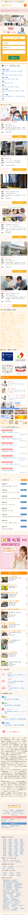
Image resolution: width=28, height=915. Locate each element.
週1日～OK (13, 339)
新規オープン (10, 334)
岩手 (10, 71)
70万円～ (19, 874)
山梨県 (15, 845)
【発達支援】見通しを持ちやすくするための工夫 (13, 458)
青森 (7, 71)
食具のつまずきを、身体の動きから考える (12, 439)
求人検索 (3, 821)
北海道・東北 (5, 69)
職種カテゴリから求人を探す (9, 858)
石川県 (4, 845)
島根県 (22, 849)
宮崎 (17, 96)
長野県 (21, 845)
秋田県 (4, 841)
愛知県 (15, 847)
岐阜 (6, 83)
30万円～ (12, 872)
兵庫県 (21, 848)
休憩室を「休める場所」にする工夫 (10, 432)
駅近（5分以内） (18, 344)
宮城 (12, 71)
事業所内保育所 (4, 322)
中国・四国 (5, 89)
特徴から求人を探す (7, 877)
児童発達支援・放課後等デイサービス (9, 327)
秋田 (15, 71)
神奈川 (6, 75)
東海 (3, 81)
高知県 (15, 852)
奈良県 (4, 849)
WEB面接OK (21, 346)
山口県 (15, 851)
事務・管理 (5, 860)
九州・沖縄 (5, 94)
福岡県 (21, 852)
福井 (17, 79)
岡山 (6, 91)
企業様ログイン (23, 2)
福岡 (3, 96)
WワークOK (10, 344)
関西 (3, 85)
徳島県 (21, 851)
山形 (18, 71)
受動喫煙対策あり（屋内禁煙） (7, 312)
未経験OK (17, 341)
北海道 (3, 71)
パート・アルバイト (20, 866)
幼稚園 (20, 322)
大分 (14, 96)
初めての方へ (4, 819)
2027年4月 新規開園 (20, 315)
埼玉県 (15, 842)
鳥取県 (16, 849)
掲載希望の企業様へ (14, 826)
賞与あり (24, 329)
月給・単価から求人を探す (8, 870)
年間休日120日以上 (5, 339)
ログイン (19, 819)
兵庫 (6, 87)
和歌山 (17, 87)
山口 (14, 91)
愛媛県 (10, 852)
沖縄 (24, 96)
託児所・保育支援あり (19, 336)
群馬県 (10, 842)
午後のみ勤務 (4, 341)
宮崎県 (4, 855)
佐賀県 (4, 854)
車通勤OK (11, 336)
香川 (20, 91)
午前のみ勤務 (19, 339)
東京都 (4, 844)
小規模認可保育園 (20, 317)
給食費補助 (3, 334)
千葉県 (21, 842)
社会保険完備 (17, 334)
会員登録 (12, 819)
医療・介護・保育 (15, 860)
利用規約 (12, 810)
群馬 (21, 75)
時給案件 (12, 875)
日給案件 (18, 875)
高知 (3, 92)
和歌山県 (11, 849)
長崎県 (10, 854)
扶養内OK (3, 346)
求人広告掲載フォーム (6, 827)
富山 (11, 79)
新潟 (3, 79)
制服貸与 (9, 346)
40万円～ (19, 872)
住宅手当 (9, 332)
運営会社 (5, 810)
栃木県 (4, 842)
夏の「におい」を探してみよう (9, 445)
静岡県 (10, 847)
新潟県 (16, 844)
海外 (3, 98)
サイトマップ (15, 813)
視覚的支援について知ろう (8, 451)
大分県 (21, 854)
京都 (9, 87)
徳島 (17, 91)
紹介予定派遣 (11, 868)
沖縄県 (16, 855)
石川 (14, 79)
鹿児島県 (11, 855)
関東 (3, 73)
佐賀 (6, 96)
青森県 (10, 839)
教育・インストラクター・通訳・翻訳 (12, 862)
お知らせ (7, 811)
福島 (21, 71)
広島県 (10, 851)
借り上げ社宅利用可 (17, 332)
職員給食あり (4, 344)
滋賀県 (4, 848)
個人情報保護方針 (20, 810)
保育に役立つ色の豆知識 (8, 470)
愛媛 (23, 91)
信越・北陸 (5, 77)
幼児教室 (14, 329)
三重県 (21, 847)
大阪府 (15, 848)
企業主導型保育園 (4, 320)
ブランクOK (14, 346)
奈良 (14, 87)
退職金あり (3, 332)
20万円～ (5, 872)
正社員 (4, 866)
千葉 (10, 75)
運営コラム (22, 813)
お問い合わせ (14, 814)
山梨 (6, 79)
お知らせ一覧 (24, 480)
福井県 (10, 845)
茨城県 (21, 841)
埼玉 (12, 75)
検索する (14, 58)
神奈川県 (11, 844)
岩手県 (15, 839)
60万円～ (12, 874)
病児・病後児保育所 (21, 320)
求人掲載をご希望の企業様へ (20, 1)
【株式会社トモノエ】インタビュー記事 (10, 492)
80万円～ (5, 875)
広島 (3, 91)
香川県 (4, 852)
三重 (11, 83)
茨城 (15, 75)
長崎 (9, 96)
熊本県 (15, 854)
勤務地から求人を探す (7, 837)
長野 (9, 79)
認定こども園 (4, 324)
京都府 (10, 848)
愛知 (3, 83)
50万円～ (5, 874)
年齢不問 (23, 341)
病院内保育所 (13, 320)
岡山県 (4, 851)
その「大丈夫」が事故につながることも (11, 464)
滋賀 (11, 87)
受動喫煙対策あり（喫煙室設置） (8, 315)
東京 (3, 75)
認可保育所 (3, 317)
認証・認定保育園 (11, 317)
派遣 (4, 868)
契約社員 (11, 866)
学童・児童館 (11, 324)
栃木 (18, 75)
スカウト (10, 821)
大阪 (3, 87)
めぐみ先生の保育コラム (17, 811)
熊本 (11, 96)
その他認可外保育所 (13, 322)
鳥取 (9, 91)
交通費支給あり (4, 336)
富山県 (22, 844)
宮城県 (21, 839)
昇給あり (19, 329)
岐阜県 (4, 847)
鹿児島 (20, 96)
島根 (11, 91)
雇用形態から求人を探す (8, 864)
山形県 (10, 841)
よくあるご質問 (6, 813)
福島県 (15, 841)
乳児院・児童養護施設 (5, 329)
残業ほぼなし (11, 341)
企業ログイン (4, 826)
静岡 (9, 83)
